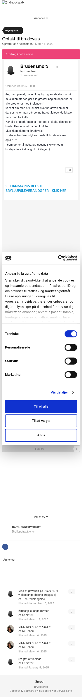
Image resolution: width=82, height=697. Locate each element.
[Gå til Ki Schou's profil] (10, 629)
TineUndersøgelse (33, 599)
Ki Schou (28, 631)
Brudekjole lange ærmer (33, 611)
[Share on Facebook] (5, 547)
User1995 (28, 615)
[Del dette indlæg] (73, 86)
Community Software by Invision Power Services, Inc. (41, 690)
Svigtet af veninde (29, 659)
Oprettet (20, 86)
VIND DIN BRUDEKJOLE (34, 627)
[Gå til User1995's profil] (10, 613)
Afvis (41, 435)
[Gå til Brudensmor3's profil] (10, 69)
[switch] (71, 347)
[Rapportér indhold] (38, 86)
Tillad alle (41, 406)
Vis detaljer (59, 392)
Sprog (39, 681)
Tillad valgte (41, 421)
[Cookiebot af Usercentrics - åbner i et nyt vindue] (58, 258)
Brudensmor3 (25, 44)
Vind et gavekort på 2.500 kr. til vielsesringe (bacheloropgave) (38, 593)
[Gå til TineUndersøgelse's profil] (10, 593)
